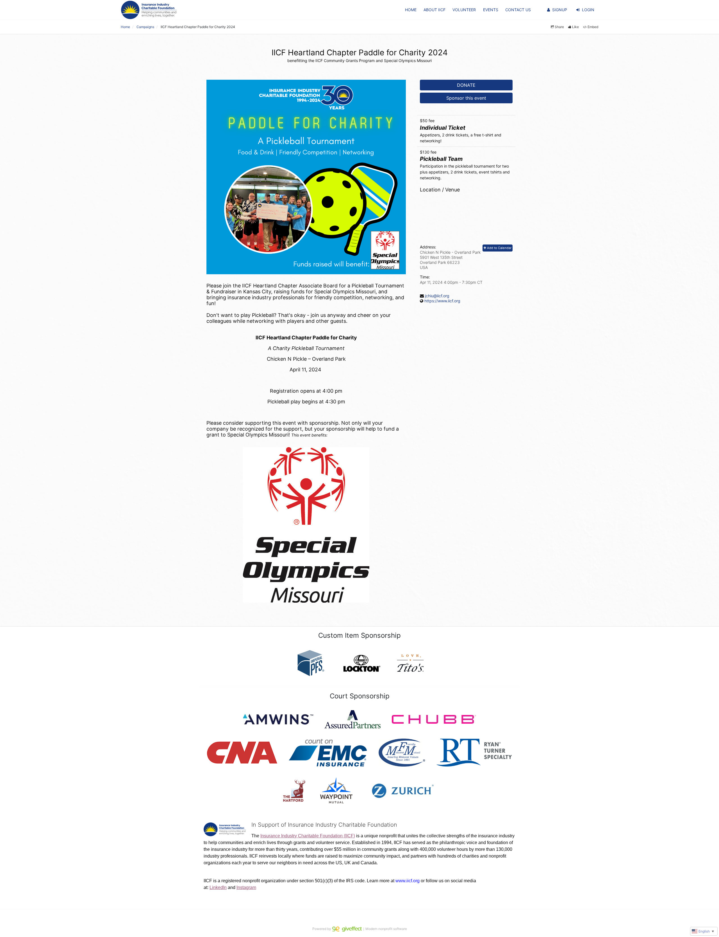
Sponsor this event (466, 98)
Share (559, 27)
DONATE (466, 85)
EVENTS (490, 9)
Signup (559, 9)
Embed (593, 27)
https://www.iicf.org (442, 300)
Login (588, 9)
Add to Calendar (498, 248)
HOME (411, 9)
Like (575, 27)
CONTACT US (518, 9)
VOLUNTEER (464, 9)
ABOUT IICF (434, 9)
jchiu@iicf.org (437, 295)
